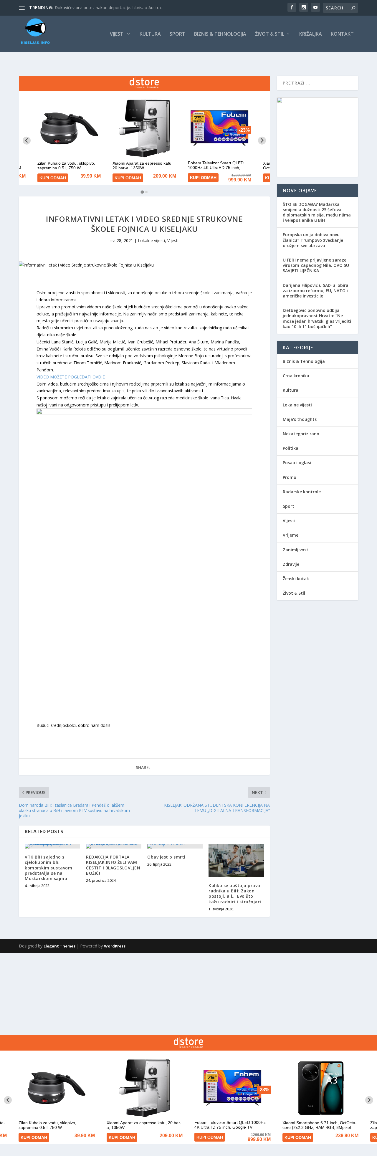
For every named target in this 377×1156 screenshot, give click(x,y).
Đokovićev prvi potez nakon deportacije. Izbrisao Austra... (109, 7)
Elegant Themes (59, 946)
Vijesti (117, 34)
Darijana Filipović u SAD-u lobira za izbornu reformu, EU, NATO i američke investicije (315, 290)
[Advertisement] (176, 994)
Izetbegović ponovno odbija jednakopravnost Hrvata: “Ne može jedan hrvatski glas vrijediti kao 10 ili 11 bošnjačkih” (317, 318)
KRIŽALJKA (310, 34)
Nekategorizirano (301, 433)
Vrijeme (290, 535)
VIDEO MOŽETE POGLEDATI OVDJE (71, 377)
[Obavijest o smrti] (175, 846)
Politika (290, 448)
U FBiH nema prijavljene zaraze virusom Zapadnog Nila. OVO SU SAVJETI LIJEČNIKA (316, 265)
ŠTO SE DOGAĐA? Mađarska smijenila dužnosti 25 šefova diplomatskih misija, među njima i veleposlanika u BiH (317, 212)
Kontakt (342, 34)
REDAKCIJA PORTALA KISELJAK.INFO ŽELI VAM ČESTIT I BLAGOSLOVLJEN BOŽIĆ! (113, 865)
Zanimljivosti (296, 550)
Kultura (150, 34)
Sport (177, 34)
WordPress (114, 946)
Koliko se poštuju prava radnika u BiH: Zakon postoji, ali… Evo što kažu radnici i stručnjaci (235, 893)
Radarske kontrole (302, 492)
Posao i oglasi (297, 462)
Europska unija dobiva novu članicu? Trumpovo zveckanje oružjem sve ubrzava (313, 240)
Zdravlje (291, 564)
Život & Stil (269, 34)
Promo (289, 477)
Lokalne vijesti (151, 240)
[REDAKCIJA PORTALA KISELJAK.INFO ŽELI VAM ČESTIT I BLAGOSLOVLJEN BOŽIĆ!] (113, 846)
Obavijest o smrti (166, 857)
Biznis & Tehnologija (220, 34)
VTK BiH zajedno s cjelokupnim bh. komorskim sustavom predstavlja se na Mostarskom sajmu (48, 867)
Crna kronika (296, 375)
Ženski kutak (296, 578)
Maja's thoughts (300, 419)
